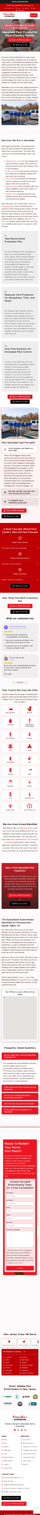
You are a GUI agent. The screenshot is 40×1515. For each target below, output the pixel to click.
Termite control (11, 194)
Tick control (10, 179)
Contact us (22, 977)
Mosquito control (11, 186)
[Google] (22, 1430)
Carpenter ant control (13, 161)
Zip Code (9, 1222)
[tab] (9, 1343)
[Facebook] (15, 1430)
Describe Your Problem (13, 1229)
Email (8, 1207)
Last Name (9, 1200)
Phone (8, 1215)
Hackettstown (21, 839)
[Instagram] (25, 1430)
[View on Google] (6, 659)
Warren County (26, 828)
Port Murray (33, 839)
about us (12, 1171)
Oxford (10, 842)
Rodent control (11, 171)
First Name (9, 1193)
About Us (30, 980)
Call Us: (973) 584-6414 (20, 2)
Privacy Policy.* (18, 1263)
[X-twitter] (18, 1430)
